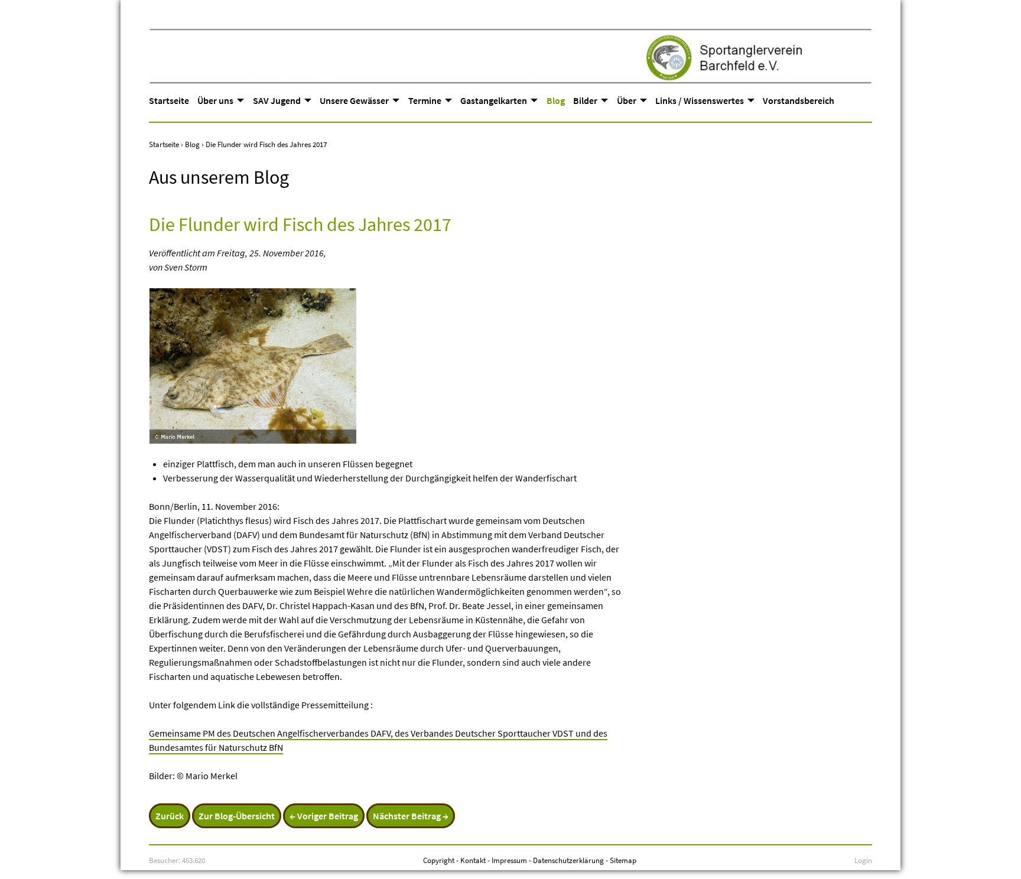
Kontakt (473, 860)
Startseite (169, 100)
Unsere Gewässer (354, 100)
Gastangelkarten (493, 100)
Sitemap (623, 860)
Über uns (215, 100)
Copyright (438, 860)
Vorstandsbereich (798, 100)
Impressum (509, 860)
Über (626, 100)
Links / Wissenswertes (699, 100)
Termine (424, 100)
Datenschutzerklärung (568, 860)
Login (863, 860)
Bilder (585, 100)
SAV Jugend (277, 100)
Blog (556, 100)
